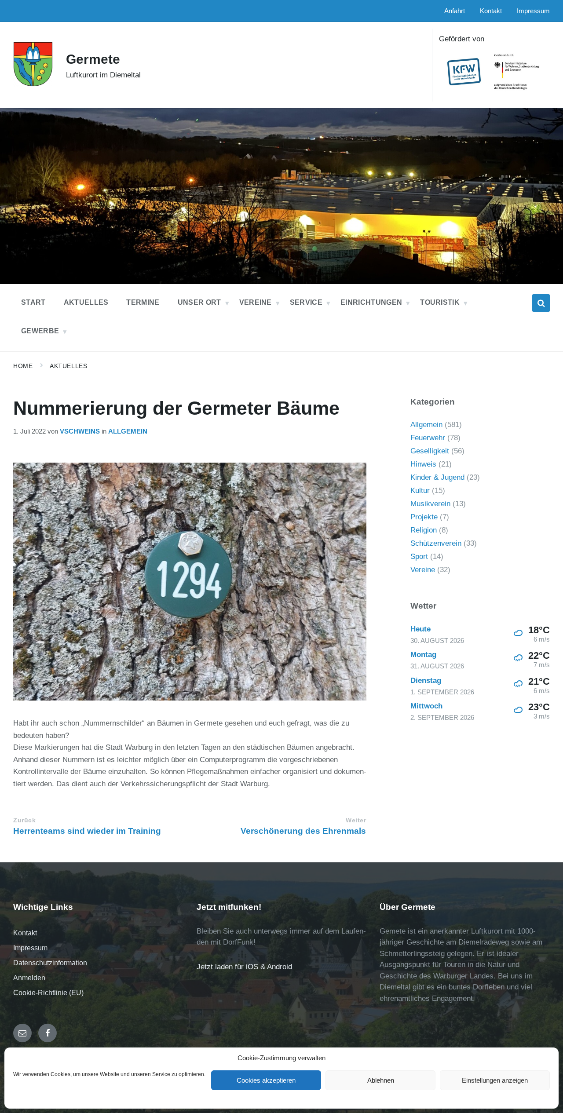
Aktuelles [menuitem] (86, 302)
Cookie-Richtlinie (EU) (48, 992)
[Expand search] (541, 303)
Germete (93, 59)
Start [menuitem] (33, 302)
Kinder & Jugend (437, 477)
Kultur (420, 490)
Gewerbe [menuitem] (40, 331)
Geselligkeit (429, 451)
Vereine (422, 570)
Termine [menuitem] (142, 302)
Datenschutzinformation (50, 963)
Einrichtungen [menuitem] (371, 302)
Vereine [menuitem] (255, 302)
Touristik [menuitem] (440, 302)
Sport (419, 556)
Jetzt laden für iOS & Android (244, 967)
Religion (423, 530)
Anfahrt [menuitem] (454, 11)
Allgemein (127, 431)
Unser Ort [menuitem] (199, 302)
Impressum (30, 948)
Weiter (356, 820)
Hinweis (423, 464)
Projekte (424, 517)
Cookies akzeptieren (266, 1080)
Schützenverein (435, 543)
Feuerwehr (427, 438)
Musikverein (430, 504)
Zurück (24, 820)
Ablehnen (380, 1080)
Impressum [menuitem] (533, 11)
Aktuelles (68, 365)
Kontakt (25, 933)
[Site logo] (33, 84)
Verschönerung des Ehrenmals (303, 831)
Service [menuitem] (306, 302)
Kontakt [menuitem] (491, 11)
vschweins (80, 431)
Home (23, 365)
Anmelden (29, 978)
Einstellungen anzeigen (495, 1080)
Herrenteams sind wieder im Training (87, 831)
